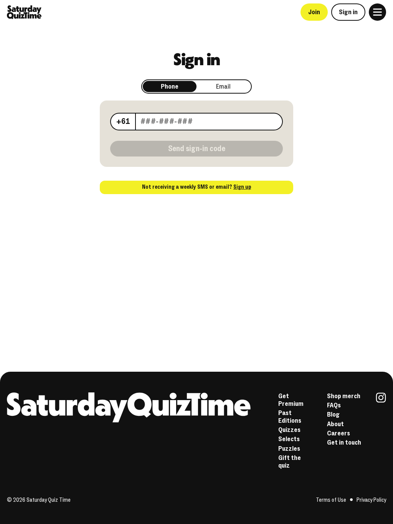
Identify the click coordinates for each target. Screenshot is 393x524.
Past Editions (289, 417)
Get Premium (291, 400)
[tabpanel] (196, 120)
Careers (338, 433)
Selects (289, 439)
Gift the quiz (289, 461)
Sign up (242, 187)
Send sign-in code (196, 148)
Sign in (348, 12)
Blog (333, 414)
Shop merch (343, 396)
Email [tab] (223, 86)
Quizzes (289, 429)
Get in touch (344, 442)
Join (314, 12)
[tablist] (196, 86)
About (335, 424)
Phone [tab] (169, 86)
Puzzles (289, 448)
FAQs (334, 405)
